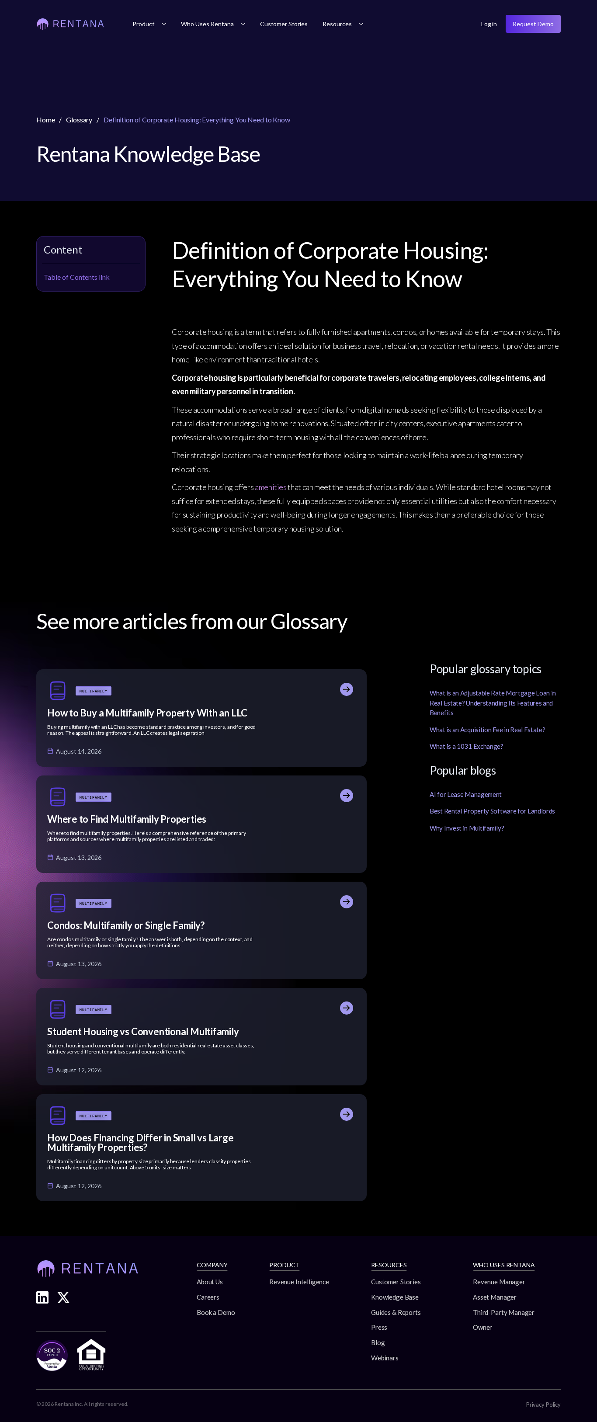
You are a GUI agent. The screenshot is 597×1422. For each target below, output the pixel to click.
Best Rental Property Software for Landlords (492, 811)
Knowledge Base (395, 1297)
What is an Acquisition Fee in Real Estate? (487, 730)
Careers (208, 1297)
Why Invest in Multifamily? (467, 828)
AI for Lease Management (466, 794)
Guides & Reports (396, 1312)
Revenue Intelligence (299, 1282)
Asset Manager (495, 1297)
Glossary (79, 119)
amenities (271, 487)
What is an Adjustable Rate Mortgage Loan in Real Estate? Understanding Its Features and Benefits (493, 702)
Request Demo (533, 24)
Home (45, 119)
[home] (70, 24)
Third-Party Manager (504, 1312)
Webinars (385, 1358)
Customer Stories (284, 24)
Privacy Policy (543, 1404)
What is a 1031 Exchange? (466, 746)
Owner (482, 1327)
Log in (489, 24)
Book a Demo (216, 1312)
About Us (210, 1282)
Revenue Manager (499, 1282)
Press (379, 1327)
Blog (378, 1342)
